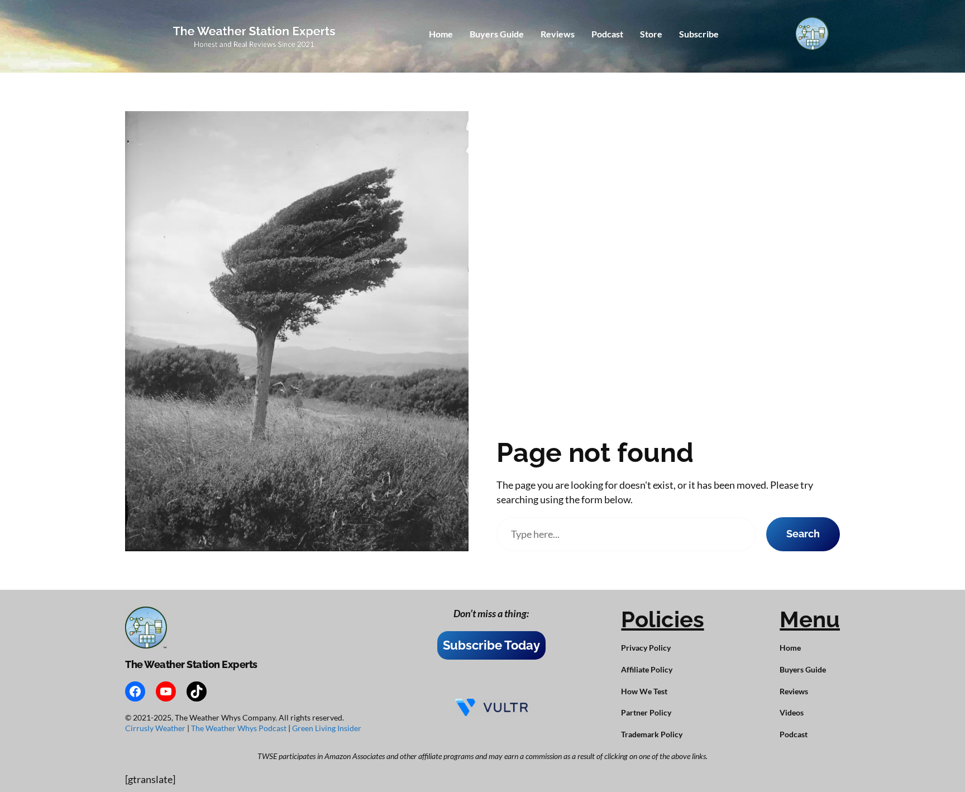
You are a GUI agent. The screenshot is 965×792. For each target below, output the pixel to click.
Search (803, 534)
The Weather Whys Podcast (239, 728)
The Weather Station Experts (191, 664)
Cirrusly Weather (156, 728)
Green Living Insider (326, 728)
